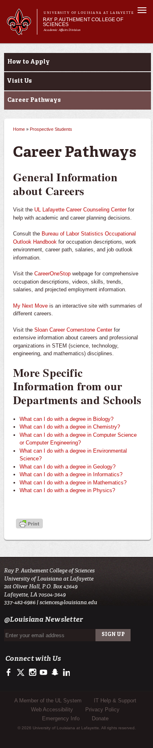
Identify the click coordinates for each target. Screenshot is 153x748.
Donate (100, 718)
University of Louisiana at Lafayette (89, 13)
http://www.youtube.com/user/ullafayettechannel (43, 673)
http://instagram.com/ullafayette (32, 673)
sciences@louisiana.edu (68, 602)
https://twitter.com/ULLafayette (21, 673)
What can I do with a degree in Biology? (66, 419)
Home (19, 129)
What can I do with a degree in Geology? (67, 467)
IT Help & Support (115, 700)
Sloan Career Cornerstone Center (73, 330)
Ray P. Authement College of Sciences (83, 22)
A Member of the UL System (48, 700)
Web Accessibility (52, 709)
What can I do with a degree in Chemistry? (70, 427)
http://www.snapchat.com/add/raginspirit (54, 673)
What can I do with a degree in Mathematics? (73, 483)
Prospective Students (51, 129)
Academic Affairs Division (62, 30)
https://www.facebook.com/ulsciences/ (10, 673)
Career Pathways (34, 100)
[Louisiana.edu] (22, 31)
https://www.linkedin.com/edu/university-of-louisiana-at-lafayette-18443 (65, 673)
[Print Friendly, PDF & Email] (29, 524)
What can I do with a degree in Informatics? (71, 474)
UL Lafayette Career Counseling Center (80, 210)
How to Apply (28, 62)
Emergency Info (61, 718)
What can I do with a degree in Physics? (67, 490)
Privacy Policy (102, 709)
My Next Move (30, 306)
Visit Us (19, 81)
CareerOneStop (52, 274)
